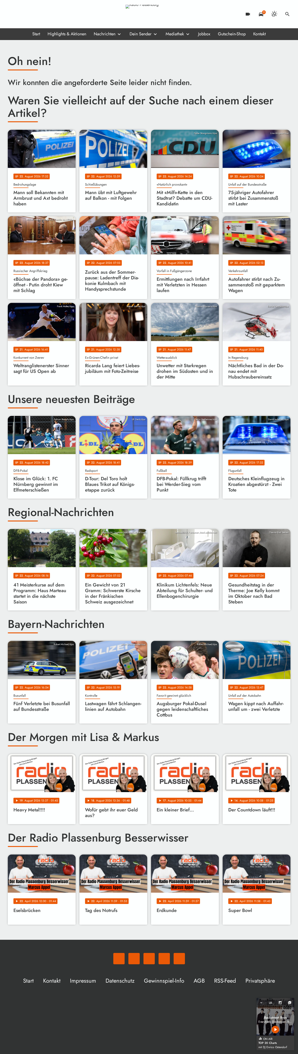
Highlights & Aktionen (67, 34)
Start (36, 34)
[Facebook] (22, 14)
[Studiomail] (40, 14)
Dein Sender (140, 34)
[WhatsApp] (12, 14)
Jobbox (204, 34)
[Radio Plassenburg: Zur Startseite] (149, 14)
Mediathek (175, 34)
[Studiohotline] (50, 14)
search (287, 14)
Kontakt (259, 34)
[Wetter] (274, 14)
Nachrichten (104, 34)
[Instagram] (31, 14)
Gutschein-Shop (232, 34)
